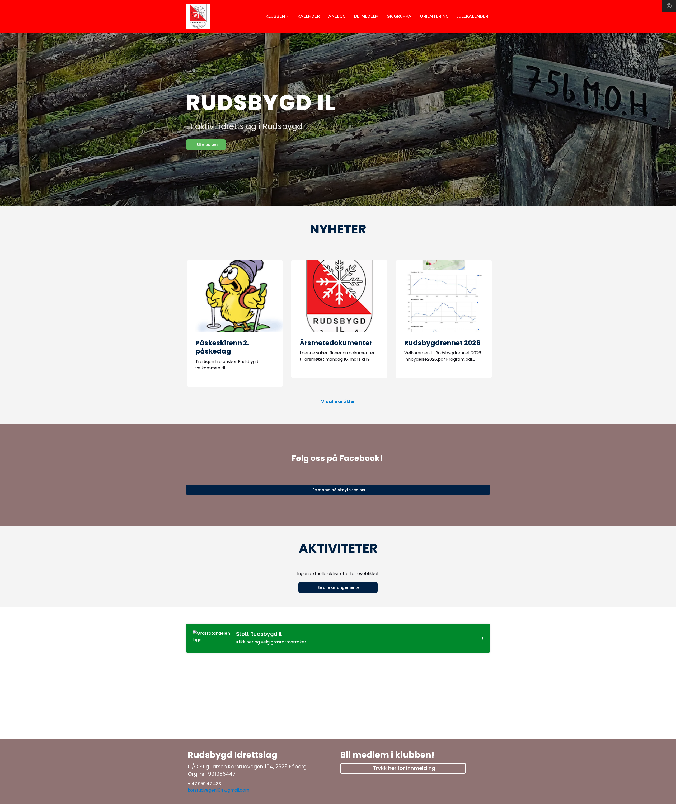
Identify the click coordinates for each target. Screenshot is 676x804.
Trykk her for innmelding (404, 768)
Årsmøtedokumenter (336, 342)
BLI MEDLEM (366, 16)
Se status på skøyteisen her (339, 489)
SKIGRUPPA (399, 16)
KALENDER (309, 16)
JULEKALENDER (472, 16)
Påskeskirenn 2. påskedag (222, 347)
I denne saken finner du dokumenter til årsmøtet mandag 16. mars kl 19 (337, 356)
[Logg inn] (669, 6)
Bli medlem (207, 144)
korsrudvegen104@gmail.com (218, 790)
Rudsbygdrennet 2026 (442, 342)
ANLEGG (337, 16)
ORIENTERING (434, 16)
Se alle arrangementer (339, 587)
